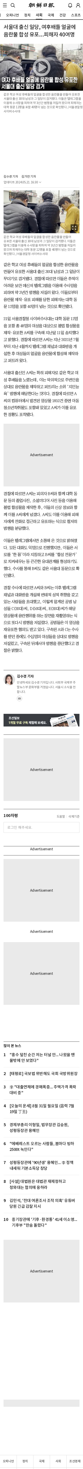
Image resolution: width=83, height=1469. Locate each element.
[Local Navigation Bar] (5, 5)
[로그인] (78, 5)
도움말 (61, 817)
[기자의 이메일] (19, 700)
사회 (58, 1461)
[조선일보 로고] (41, 5)
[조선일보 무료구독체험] (41, 720)
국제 (41, 1461)
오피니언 (8, 1461)
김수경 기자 (11, 177)
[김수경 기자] (9, 679)
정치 (25, 1461)
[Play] (41, 67)
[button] (5, 5)
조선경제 (74, 1461)
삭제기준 (73, 817)
